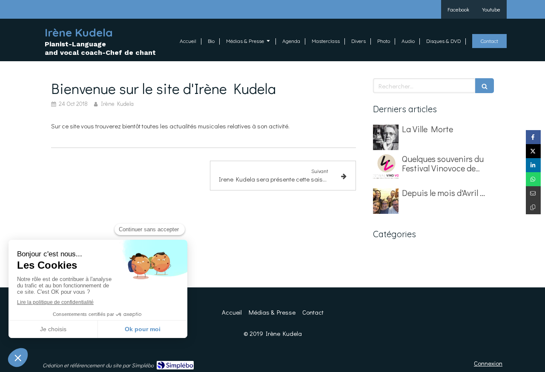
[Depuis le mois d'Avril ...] (386, 201)
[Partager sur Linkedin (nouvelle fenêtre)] (533, 165)
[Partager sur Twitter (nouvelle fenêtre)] (533, 151)
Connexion (488, 363)
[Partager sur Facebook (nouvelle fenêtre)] (533, 137)
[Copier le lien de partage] (533, 207)
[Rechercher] (484, 85)
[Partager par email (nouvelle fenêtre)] (533, 193)
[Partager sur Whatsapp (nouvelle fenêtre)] (533, 179)
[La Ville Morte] (386, 137)
